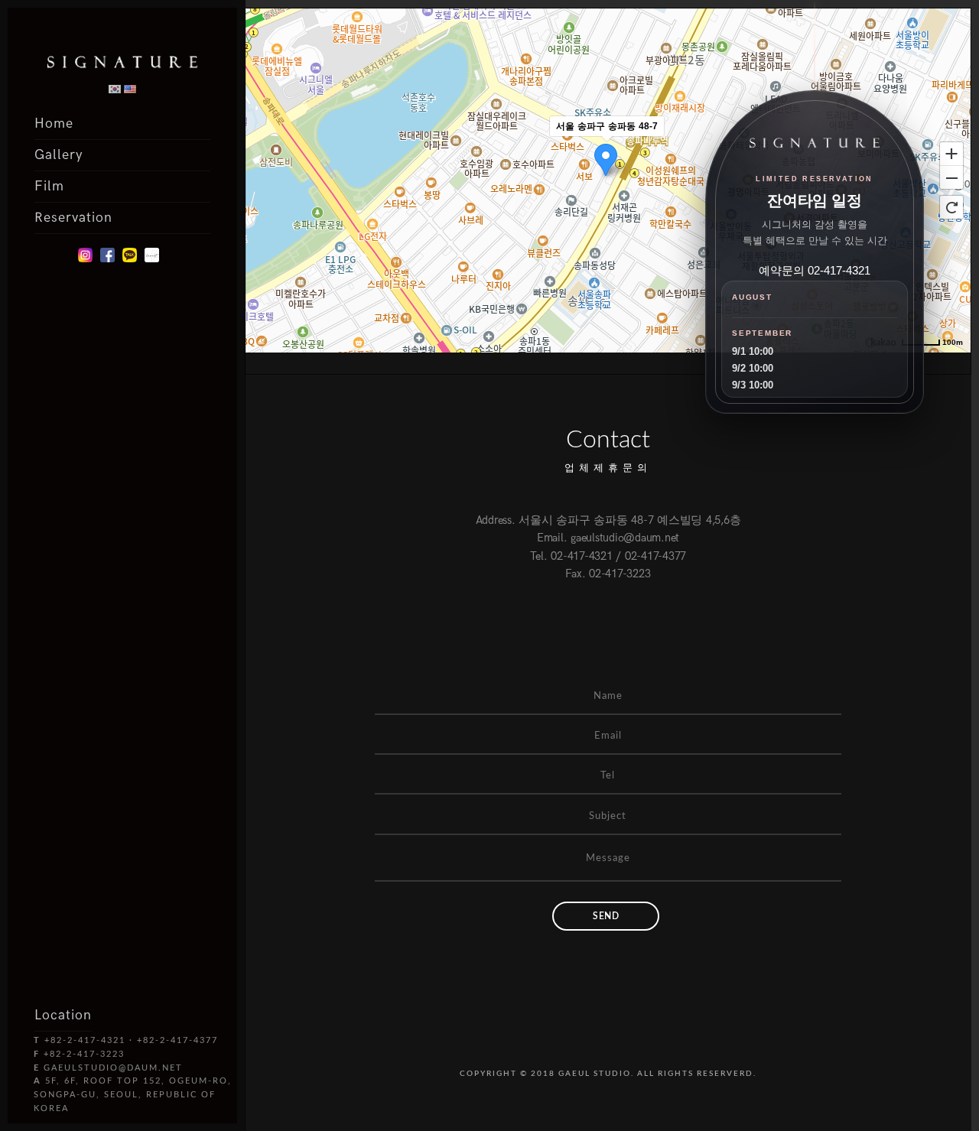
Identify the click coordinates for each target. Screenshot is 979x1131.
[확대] (951, 153)
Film (49, 186)
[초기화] (951, 207)
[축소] (951, 178)
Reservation (73, 218)
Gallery (58, 155)
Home (53, 123)
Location (63, 1015)
